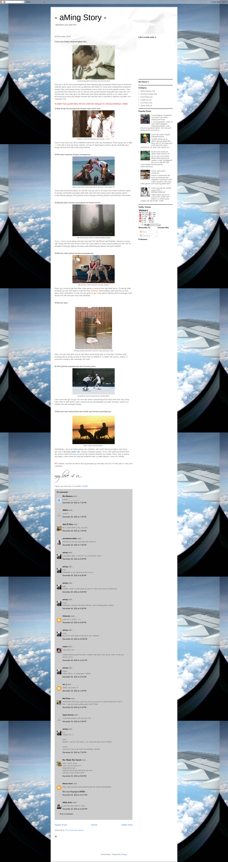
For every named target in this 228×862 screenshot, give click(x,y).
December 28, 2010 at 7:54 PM (74, 545)
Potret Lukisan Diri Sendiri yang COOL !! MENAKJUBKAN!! (161, 190)
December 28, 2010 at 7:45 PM (74, 531)
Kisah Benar (145, 97)
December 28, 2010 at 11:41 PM (75, 660)
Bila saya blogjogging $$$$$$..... (75, 792)
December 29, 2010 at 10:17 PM (75, 795)
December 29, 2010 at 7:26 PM (74, 752)
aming (65, 552)
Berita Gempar (146, 91)
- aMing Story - (80, 17)
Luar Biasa (145, 103)
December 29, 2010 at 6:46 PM (74, 721)
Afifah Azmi (67, 802)
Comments (146, 236)
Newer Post (61, 825)
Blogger (124, 854)
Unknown (66, 616)
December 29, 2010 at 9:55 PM (74, 776)
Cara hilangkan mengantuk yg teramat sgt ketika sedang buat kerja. (161, 117)
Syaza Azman (68, 715)
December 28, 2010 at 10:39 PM (75, 639)
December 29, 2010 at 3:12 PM (74, 707)
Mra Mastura (68, 496)
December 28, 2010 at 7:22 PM (74, 503)
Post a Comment (66, 814)
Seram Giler (145, 106)
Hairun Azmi (68, 784)
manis (65, 647)
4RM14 (65, 510)
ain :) (65, 684)
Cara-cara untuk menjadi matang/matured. (160, 136)
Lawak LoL (145, 100)
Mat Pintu (66, 698)
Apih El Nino (68, 524)
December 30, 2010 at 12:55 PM (75, 809)
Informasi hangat (147, 94)
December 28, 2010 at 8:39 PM (74, 623)
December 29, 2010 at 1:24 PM (74, 691)
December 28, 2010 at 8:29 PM (74, 592)
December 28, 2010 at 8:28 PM (74, 559)
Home (94, 825)
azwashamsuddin (70, 538)
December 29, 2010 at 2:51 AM (74, 677)
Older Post (126, 825)
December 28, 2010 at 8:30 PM (74, 609)
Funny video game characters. (158, 172)
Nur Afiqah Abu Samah (72, 760)
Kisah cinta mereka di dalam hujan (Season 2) (160, 153)
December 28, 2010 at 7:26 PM (74, 517)
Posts (144, 232)
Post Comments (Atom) (74, 830)
